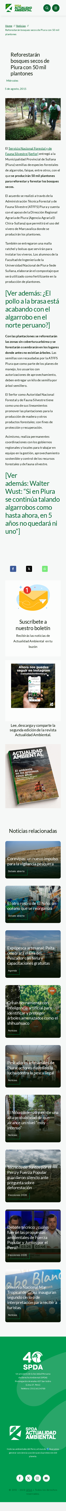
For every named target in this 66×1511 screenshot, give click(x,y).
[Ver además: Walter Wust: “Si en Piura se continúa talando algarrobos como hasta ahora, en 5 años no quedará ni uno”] (32, 503)
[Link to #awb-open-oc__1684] (55, 8)
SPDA (29, 1489)
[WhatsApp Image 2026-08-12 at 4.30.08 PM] (33, 746)
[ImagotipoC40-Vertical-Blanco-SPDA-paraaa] (33, 1352)
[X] (29, 569)
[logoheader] (18, 5)
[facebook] (19, 1478)
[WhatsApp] (45, 569)
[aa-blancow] (33, 1427)
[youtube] (46, 1478)
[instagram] (37, 1478)
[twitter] (28, 1478)
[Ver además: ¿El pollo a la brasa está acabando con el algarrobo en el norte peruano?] (32, 309)
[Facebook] (13, 569)
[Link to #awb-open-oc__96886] (47, 8)
